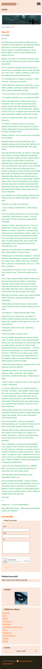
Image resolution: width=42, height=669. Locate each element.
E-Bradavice (7, 633)
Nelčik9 (5, 641)
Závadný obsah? (26, 661)
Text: (4, 539)
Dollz (4, 616)
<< (6, 651)
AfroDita (5, 638)
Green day (6, 613)
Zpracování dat (7, 663)
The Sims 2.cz (8, 621)
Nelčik (4, 9)
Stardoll (5, 618)
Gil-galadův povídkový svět (12, 627)
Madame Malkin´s (9, 635)
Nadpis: (5, 533)
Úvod (3, 27)
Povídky (7, 27)
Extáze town (7, 624)
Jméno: (5, 526)
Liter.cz (5, 630)
